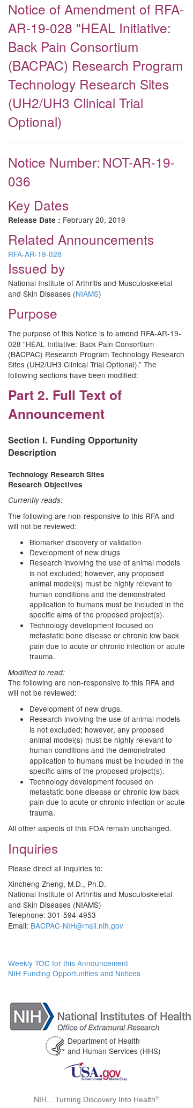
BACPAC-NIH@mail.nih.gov (77, 925)
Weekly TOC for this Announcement (68, 963)
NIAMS (87, 293)
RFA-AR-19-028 (35, 253)
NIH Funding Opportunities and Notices (74, 973)
